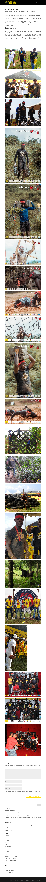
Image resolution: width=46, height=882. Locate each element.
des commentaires (9, 870)
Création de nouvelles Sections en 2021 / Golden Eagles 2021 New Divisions (19, 813)
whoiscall (6, 823)
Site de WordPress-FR (9, 872)
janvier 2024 (7, 835)
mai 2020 (6, 842)
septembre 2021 (8, 838)
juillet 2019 (7, 849)
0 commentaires (32, 11)
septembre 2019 (8, 848)
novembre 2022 (8, 837)
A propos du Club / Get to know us (11, 856)
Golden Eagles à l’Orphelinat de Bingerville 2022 (14, 812)
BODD (9, 880)
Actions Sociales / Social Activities (11, 858)
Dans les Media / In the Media (10, 860)
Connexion (7, 867)
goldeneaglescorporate (10, 11)
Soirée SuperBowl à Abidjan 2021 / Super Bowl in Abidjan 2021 (17, 815)
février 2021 (7, 840)
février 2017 (7, 851)
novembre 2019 (8, 846)
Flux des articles (9, 868)
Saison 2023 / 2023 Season (10, 810)
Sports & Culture (24, 11)
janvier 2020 (7, 844)
